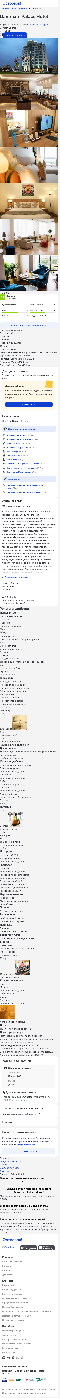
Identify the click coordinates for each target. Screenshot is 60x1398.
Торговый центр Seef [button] (16, 435)
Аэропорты (14, 478)
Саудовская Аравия (10, 1167)
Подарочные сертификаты (14, 1320)
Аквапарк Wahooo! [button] (15, 443)
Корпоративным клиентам (14, 1339)
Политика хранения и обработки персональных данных (28, 1389)
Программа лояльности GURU (16, 1315)
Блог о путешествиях (12, 1294)
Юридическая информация (15, 1302)
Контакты (6, 1266)
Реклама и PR (8, 1352)
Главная (4, 1164)
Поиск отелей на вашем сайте (16, 1343)
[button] (29, 56)
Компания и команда (12, 1261)
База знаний (8, 1285)
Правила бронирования (13, 1307)
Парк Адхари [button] (12, 451)
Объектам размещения (13, 1330)
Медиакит (5, 1161)
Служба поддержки (11, 1289)
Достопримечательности (21, 428)
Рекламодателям (10, 1348)
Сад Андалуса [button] (12, 459)
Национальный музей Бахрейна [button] (21, 468)
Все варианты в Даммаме (13, 8)
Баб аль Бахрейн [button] (14, 455)
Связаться (15, 1161)
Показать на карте (38, 24)
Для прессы (8, 1274)
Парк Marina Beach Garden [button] (18, 472)
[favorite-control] (1, 35)
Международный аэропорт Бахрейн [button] (23, 492)
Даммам (4, 1171)
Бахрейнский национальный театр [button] (22, 463)
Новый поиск (34, 8)
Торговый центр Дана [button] (16, 447)
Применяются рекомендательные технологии (24, 1393)
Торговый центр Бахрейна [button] (18, 439)
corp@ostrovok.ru (26, 1144)
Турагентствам (9, 1335)
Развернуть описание (16, 577)
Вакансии (6, 1270)
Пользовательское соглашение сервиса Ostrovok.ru (26, 1311)
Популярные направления (14, 1298)
